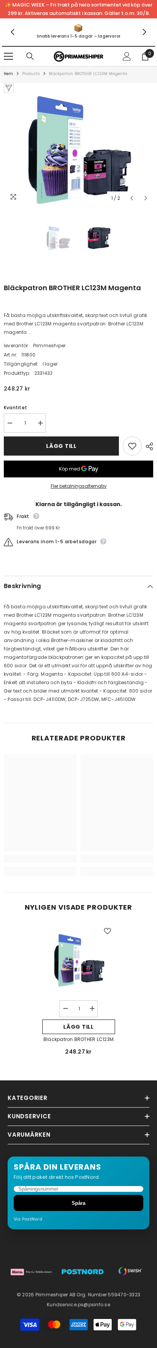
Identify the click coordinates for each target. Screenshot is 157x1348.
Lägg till (61, 446)
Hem (8, 74)
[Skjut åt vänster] (13, 32)
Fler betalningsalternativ (79, 486)
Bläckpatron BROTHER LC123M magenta (78, 1040)
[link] (78, 32)
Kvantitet (15, 407)
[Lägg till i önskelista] (132, 446)
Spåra (78, 1203)
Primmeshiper (49, 345)
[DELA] (147, 446)
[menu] (8, 56)
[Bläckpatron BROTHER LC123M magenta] (78, 960)
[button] (131, 198)
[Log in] (127, 56)
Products (31, 74)
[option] (78, 149)
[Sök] (30, 56)
